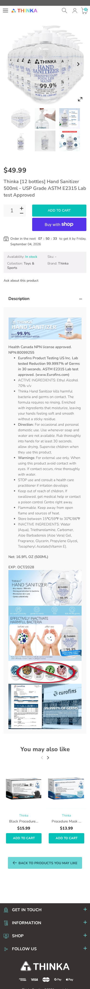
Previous (12, 64)
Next (78, 64)
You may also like (45, 749)
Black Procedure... (23, 821)
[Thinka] (20, 118)
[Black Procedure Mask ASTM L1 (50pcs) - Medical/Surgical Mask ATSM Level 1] (24, 789)
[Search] (65, 10)
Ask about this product (21, 280)
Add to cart (59, 210)
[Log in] (75, 10)
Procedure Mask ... (66, 821)
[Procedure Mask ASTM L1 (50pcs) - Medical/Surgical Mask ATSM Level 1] (66, 789)
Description (19, 298)
